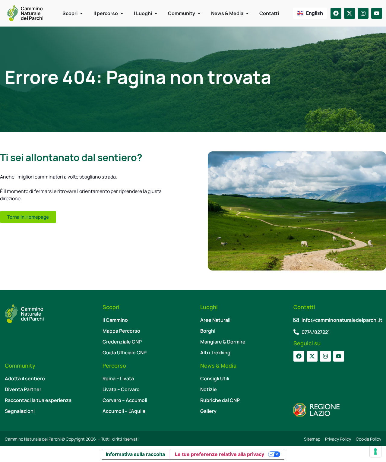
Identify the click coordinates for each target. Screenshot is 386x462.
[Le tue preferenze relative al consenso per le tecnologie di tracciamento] (375, 451)
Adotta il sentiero (25, 378)
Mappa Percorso (121, 331)
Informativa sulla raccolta (135, 454)
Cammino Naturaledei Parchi (32, 13)
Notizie (208, 389)
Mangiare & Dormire (222, 341)
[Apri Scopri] (81, 13)
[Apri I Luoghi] (155, 13)
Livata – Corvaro (121, 389)
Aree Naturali (215, 320)
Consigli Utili (214, 378)
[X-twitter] (349, 13)
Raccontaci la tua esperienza (38, 400)
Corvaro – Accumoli (125, 400)
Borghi (207, 331)
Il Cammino (115, 320)
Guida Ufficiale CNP (125, 352)
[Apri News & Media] (247, 13)
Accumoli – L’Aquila (124, 411)
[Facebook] (336, 13)
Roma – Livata (118, 378)
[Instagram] (363, 13)
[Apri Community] (199, 13)
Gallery (208, 411)
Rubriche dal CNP (220, 400)
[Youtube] (376, 13)
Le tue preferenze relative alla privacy (219, 454)
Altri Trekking (215, 352)
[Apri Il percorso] (121, 13)
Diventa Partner (23, 389)
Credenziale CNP (122, 341)
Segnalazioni (20, 411)
